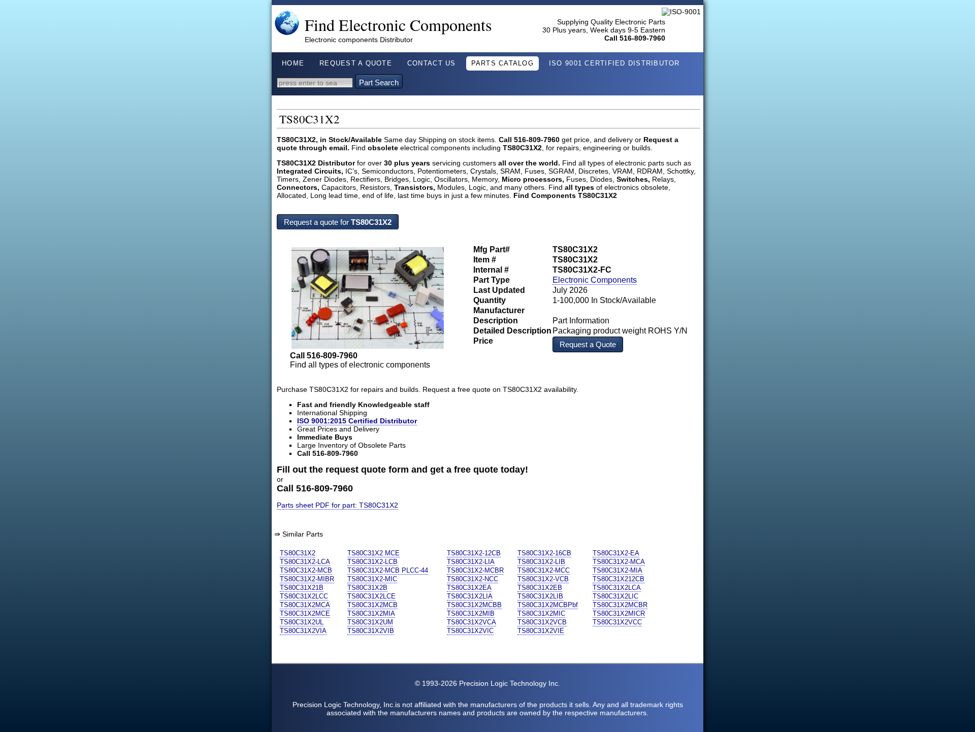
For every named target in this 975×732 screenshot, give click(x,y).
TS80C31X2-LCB (372, 561)
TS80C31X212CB (618, 579)
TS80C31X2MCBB (474, 605)
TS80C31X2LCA (617, 587)
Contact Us (431, 63)
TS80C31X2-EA (616, 553)
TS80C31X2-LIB (541, 561)
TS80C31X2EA (469, 587)
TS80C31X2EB (539, 587)
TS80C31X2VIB (370, 631)
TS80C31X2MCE (305, 613)
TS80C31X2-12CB (474, 553)
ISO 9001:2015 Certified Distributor (357, 421)
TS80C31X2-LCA (305, 561)
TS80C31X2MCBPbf (547, 605)
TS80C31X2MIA (371, 613)
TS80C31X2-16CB (544, 553)
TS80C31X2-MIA (617, 570)
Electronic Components (594, 280)
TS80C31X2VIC (470, 631)
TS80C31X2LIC (615, 596)
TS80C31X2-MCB (306, 570)
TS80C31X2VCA (471, 622)
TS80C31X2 (297, 553)
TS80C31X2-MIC (372, 579)
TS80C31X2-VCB (543, 579)
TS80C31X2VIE (540, 631)
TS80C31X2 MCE (373, 553)
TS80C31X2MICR (619, 613)
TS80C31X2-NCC (472, 579)
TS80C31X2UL (301, 622)
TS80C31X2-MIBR (307, 579)
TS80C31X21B (301, 587)
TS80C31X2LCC (304, 596)
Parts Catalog (502, 63)
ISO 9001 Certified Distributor (614, 63)
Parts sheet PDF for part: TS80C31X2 (337, 505)
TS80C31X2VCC (617, 622)
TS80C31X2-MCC (543, 570)
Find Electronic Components (398, 25)
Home (293, 63)
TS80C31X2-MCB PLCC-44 (387, 570)
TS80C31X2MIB (471, 613)
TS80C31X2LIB (540, 596)
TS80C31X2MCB (372, 605)
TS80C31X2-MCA (619, 561)
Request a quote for (338, 222)
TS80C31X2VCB (542, 622)
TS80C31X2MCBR (620, 605)
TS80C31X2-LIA (471, 561)
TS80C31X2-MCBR (475, 570)
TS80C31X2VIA (303, 631)
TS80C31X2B (367, 587)
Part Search (379, 82)
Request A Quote (355, 63)
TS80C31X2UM (370, 622)
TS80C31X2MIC (541, 613)
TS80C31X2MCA (305, 605)
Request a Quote (588, 344)
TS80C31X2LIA (470, 596)
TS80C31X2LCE (371, 596)
